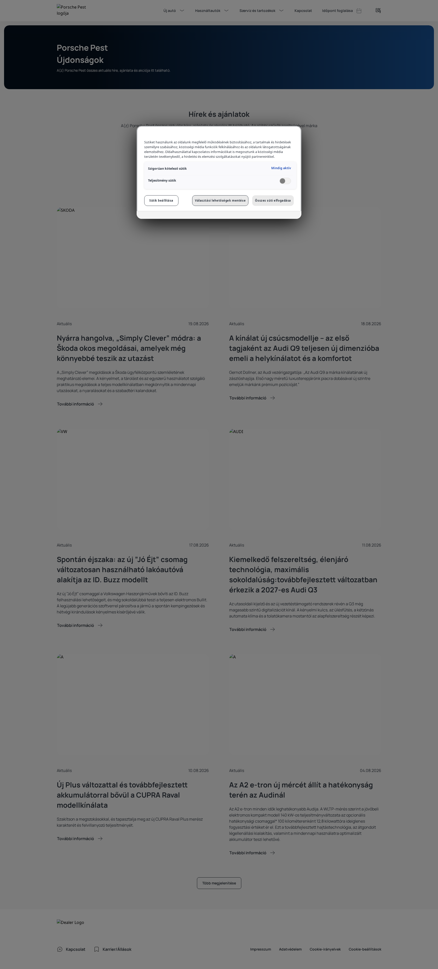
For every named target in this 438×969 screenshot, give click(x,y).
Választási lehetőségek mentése (220, 200)
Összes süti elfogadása (273, 200)
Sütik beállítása (161, 200)
